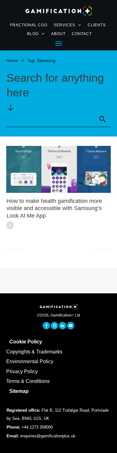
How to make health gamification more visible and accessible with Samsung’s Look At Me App (54, 208)
